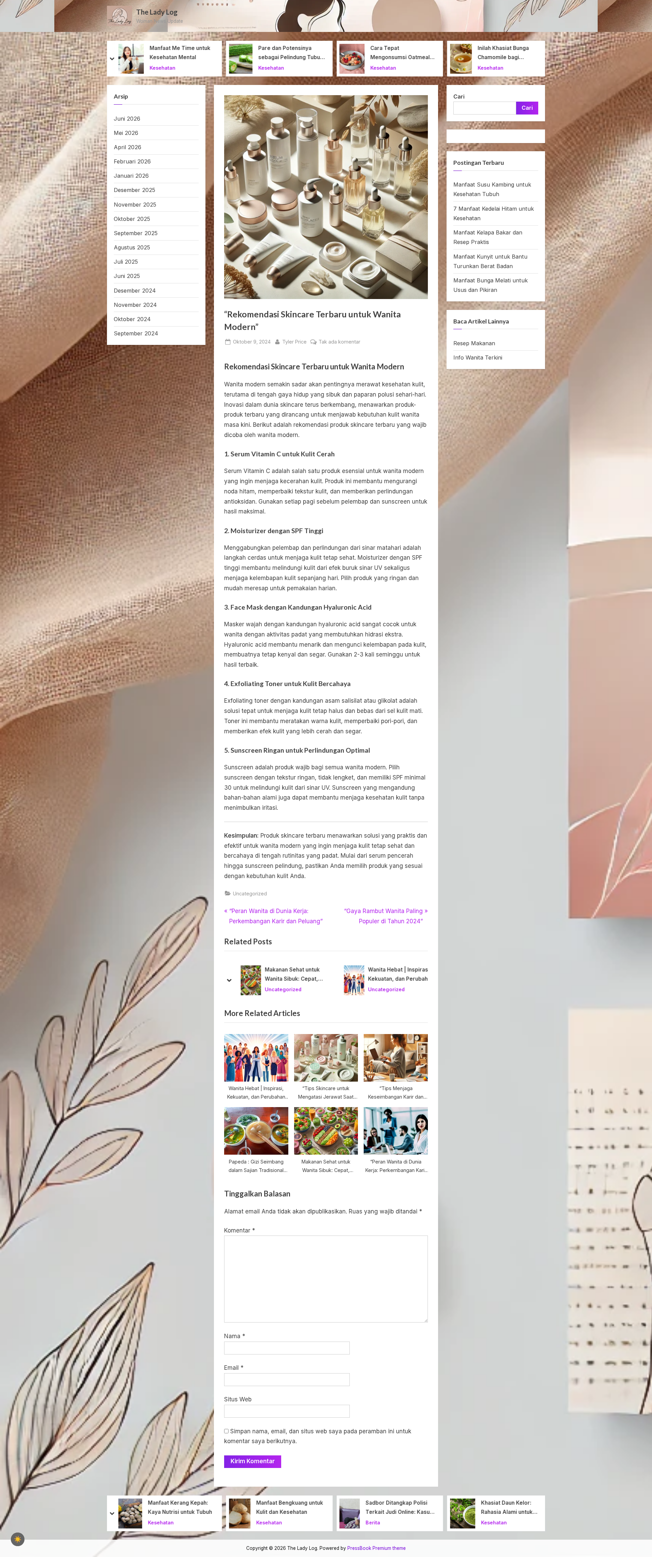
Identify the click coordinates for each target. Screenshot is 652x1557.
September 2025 (136, 233)
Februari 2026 (132, 161)
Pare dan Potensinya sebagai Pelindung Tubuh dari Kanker (180, 53)
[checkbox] (17, 1539)
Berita (262, 1522)
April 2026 (127, 147)
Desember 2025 (134, 190)
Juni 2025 (127, 276)
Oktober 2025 (132, 218)
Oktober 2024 (132, 319)
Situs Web (238, 1399)
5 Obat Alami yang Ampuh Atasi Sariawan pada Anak (512, 1507)
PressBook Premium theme (376, 1548)
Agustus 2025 (132, 247)
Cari (459, 96)
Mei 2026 (126, 132)
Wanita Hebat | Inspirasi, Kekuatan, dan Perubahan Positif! (293, 975)
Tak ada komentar (339, 342)
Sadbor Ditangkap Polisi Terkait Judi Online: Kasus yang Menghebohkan (288, 1508)
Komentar (239, 1230)
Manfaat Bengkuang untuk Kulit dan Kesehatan (179, 1507)
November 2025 (135, 204)
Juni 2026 (127, 118)
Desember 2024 (135, 290)
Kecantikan (376, 989)
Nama (234, 1336)
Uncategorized (250, 893)
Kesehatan (161, 67)
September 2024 (136, 333)
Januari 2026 (131, 175)
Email (233, 1367)
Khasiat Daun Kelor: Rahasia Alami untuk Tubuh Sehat (396, 1508)
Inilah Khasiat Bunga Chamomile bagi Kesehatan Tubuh (392, 53)
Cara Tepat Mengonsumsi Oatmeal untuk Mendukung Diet (289, 53)
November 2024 (135, 304)
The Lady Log (157, 12)
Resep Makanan (474, 343)
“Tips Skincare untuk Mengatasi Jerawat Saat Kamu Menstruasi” (394, 975)
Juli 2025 (126, 261)
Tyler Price (294, 341)
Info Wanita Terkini (477, 357)
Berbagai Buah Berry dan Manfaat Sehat (513, 52)
